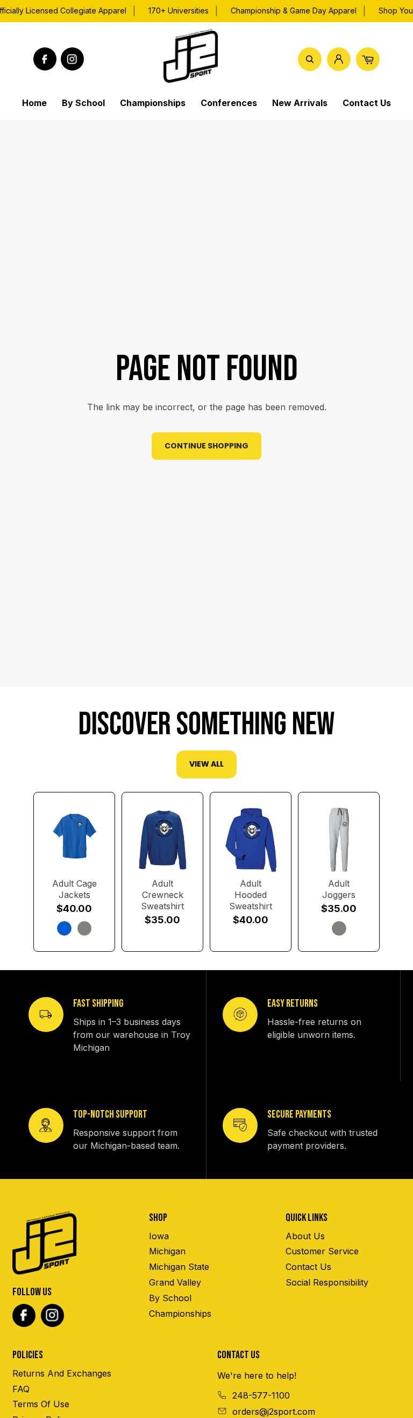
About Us (305, 1236)
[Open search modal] (310, 59)
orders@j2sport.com (273, 1411)
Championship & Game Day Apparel (294, 10)
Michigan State (179, 1266)
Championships (180, 1313)
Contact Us (308, 1266)
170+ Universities (178, 10)
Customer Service (322, 1251)
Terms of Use (40, 1404)
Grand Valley (175, 1282)
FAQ (21, 1389)
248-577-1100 (261, 1395)
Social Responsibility (327, 1282)
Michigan (167, 1251)
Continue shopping (206, 445)
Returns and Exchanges (61, 1373)
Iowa (159, 1236)
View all (206, 764)
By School (170, 1298)
